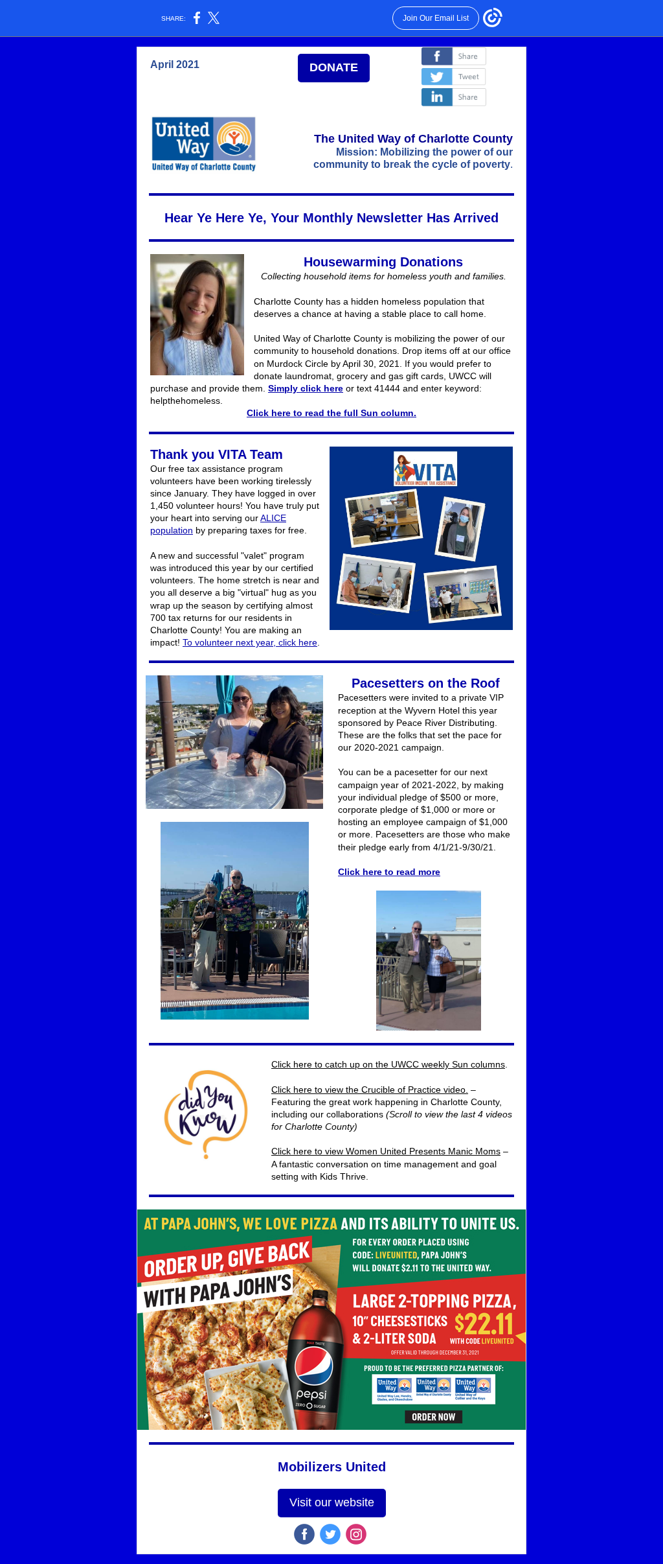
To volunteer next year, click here (250, 642)
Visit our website (331, 1502)
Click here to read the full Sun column (330, 413)
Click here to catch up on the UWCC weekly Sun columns (388, 1064)
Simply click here (305, 388)
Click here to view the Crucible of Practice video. (369, 1089)
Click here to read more (389, 872)
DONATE (333, 67)
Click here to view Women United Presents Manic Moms (385, 1151)
